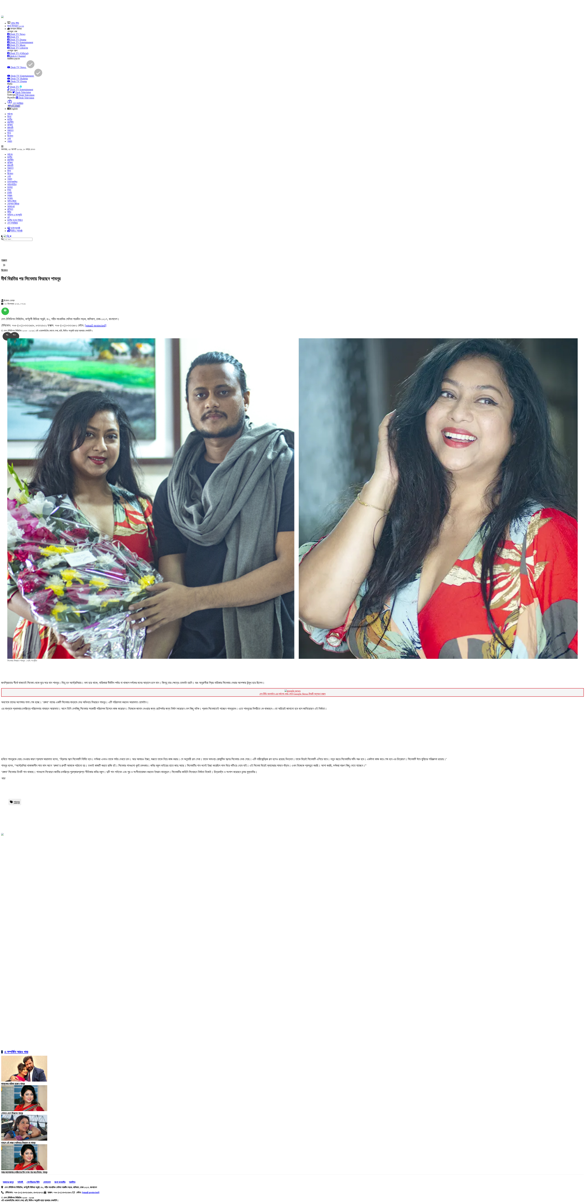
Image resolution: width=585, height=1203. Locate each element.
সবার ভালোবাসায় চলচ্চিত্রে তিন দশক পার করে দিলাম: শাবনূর (24, 1172)
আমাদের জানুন (8, 1182)
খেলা (9, 138)
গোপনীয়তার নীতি (33, 1182)
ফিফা (9, 116)
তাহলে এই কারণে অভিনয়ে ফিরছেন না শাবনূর (18, 1142)
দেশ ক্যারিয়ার (12, 223)
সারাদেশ (10, 130)
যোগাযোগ (47, 1182)
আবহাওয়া (11, 206)
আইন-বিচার (11, 201)
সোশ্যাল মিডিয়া (13, 203)
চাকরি (9, 192)
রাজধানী (10, 127)
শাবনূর (17, 802)
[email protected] (95, 325)
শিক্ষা (9, 190)
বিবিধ (9, 212)
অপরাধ (10, 198)
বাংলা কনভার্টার (59, 1182)
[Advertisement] (75, 8)
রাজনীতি (10, 122)
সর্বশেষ (9, 114)
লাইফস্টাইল (11, 184)
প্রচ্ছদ (4, 260)
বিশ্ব (9, 133)
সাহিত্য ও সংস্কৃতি (14, 214)
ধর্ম (8, 217)
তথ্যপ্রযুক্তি (12, 181)
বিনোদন (10, 136)
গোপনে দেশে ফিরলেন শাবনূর (12, 1113)
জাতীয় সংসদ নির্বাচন (15, 220)
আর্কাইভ (72, 1182)
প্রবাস (9, 141)
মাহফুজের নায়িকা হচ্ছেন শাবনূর (13, 1083)
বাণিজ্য (10, 125)
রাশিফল (10, 209)
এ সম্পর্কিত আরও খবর (16, 1052)
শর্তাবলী (20, 1182)
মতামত (10, 187)
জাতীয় (9, 119)
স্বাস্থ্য (9, 195)
